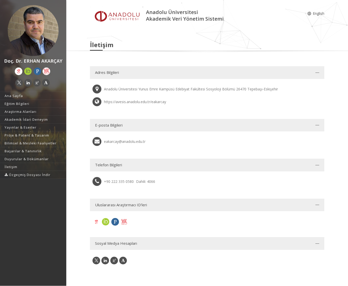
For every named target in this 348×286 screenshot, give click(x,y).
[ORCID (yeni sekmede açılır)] (28, 71)
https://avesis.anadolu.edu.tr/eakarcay (135, 101)
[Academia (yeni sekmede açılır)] (46, 83)
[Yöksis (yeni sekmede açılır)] (46, 71)
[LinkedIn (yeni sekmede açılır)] (28, 83)
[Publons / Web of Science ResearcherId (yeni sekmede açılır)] (37, 71)
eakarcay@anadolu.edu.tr (124, 141)
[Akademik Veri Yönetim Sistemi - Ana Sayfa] (118, 16)
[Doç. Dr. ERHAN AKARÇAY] (33, 30)
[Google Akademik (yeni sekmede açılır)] (18, 71)
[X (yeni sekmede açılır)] (19, 83)
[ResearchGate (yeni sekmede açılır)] (37, 83)
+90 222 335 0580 (119, 181)
